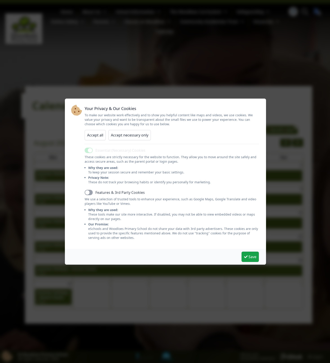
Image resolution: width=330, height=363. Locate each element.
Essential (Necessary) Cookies (120, 150)
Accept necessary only (129, 135)
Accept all (95, 135)
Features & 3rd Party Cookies (120, 192)
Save (252, 256)
